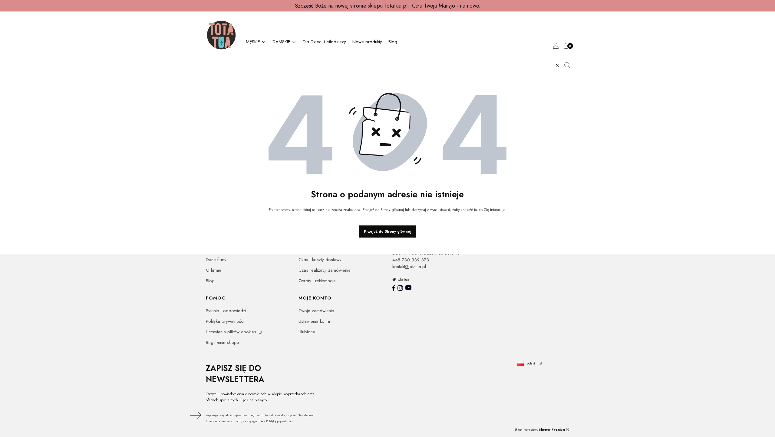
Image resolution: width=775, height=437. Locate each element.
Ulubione (306, 332)
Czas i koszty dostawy (319, 259)
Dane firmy (216, 259)
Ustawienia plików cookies (232, 332)
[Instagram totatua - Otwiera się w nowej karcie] (400, 288)
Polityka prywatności (225, 321)
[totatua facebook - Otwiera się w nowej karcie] (393, 288)
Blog (210, 280)
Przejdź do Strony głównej (387, 231)
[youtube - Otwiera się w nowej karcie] (408, 287)
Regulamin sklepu (222, 342)
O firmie (213, 270)
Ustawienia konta (314, 321)
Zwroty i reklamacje (317, 280)
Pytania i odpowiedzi (226, 310)
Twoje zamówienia (316, 310)
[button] (569, 65)
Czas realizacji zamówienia (324, 270)
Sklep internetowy (539, 429)
